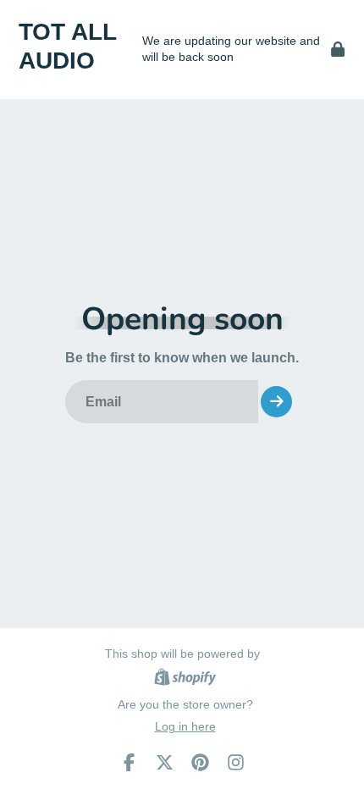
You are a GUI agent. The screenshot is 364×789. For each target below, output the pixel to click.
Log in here (185, 726)
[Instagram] (236, 762)
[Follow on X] (165, 762)
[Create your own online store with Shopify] (185, 679)
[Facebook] (129, 762)
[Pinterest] (200, 762)
